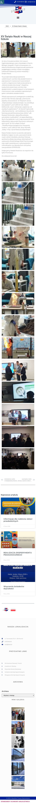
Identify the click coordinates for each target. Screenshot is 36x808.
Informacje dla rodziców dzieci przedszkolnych (17, 520)
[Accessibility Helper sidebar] (2, 2)
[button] (18, 18)
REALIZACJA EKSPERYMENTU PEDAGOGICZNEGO (17, 554)
